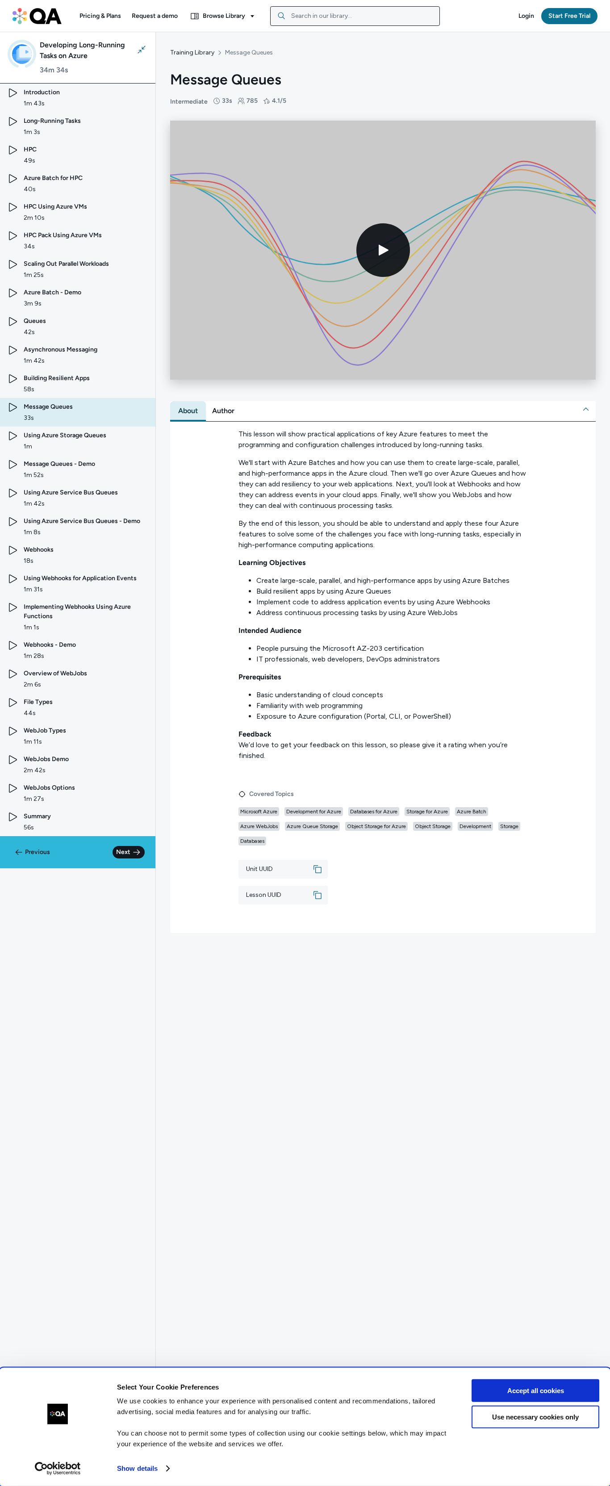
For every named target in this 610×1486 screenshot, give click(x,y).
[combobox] (355, 16)
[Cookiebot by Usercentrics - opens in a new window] (58, 1468)
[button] (100, 16)
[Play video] (383, 250)
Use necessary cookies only (535, 1416)
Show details (137, 1468)
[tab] (188, 411)
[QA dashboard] (37, 16)
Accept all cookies (535, 1390)
